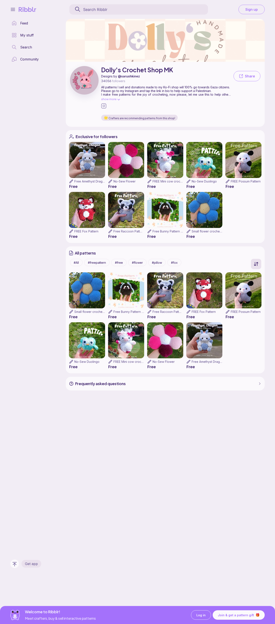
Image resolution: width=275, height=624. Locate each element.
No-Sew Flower (124, 181)
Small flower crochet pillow (211, 231)
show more (108, 99)
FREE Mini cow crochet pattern (174, 181)
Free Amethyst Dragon (90, 181)
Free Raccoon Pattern (129, 231)
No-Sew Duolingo (204, 181)
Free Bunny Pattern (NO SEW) (174, 231)
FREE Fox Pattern (86, 231)
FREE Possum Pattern (246, 181)
